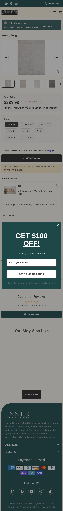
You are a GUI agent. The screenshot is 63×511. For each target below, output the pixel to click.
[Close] (57, 225)
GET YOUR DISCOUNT (31, 274)
